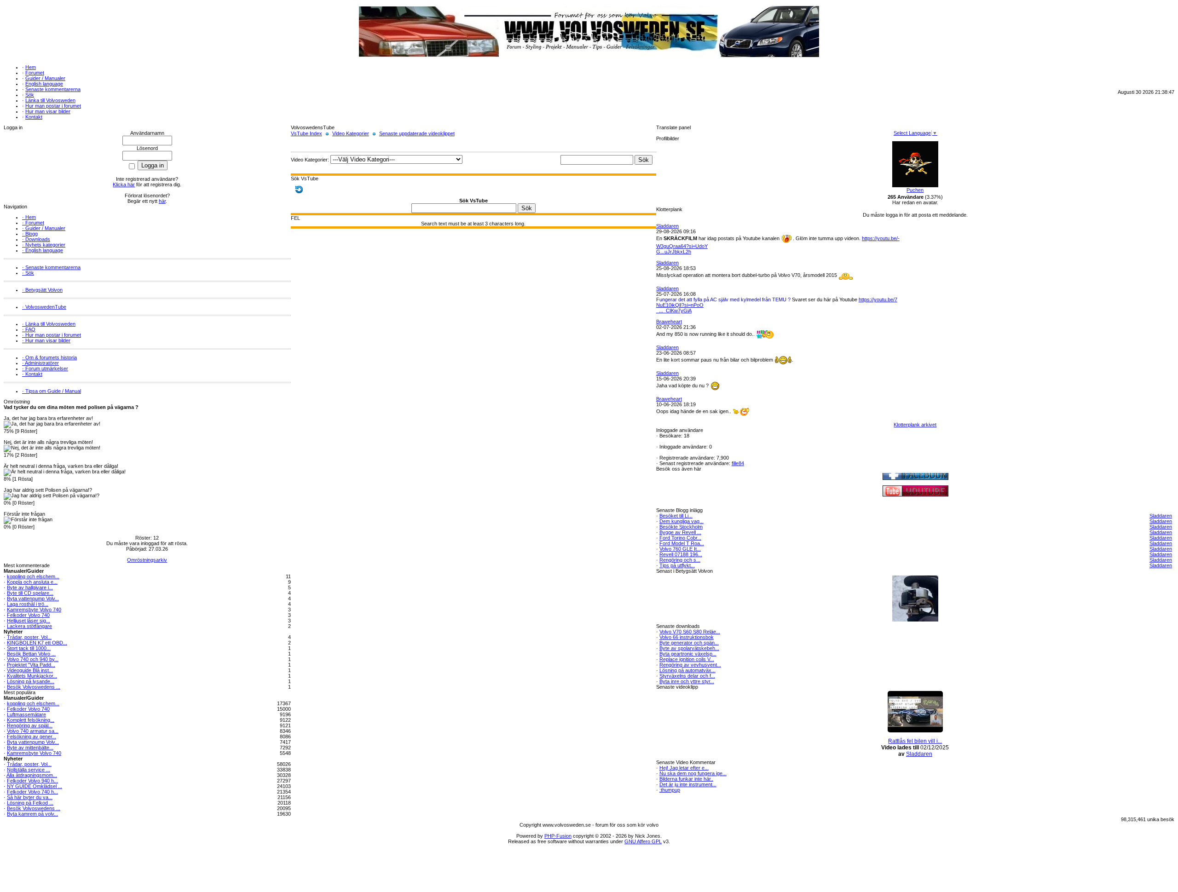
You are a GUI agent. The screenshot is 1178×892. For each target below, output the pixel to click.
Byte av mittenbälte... (30, 747)
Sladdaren (667, 226)
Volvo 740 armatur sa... (32, 731)
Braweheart (669, 321)
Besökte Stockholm (681, 526)
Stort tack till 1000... (29, 648)
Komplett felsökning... (30, 720)
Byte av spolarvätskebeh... (689, 648)
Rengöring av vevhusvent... (690, 665)
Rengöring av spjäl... (29, 725)
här (162, 201)
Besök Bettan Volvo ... (31, 653)
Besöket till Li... (676, 515)
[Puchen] (915, 185)
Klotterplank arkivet (915, 424)
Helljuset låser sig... (28, 620)
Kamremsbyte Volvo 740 (34, 609)
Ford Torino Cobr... (680, 538)
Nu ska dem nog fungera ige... (693, 773)
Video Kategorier (350, 133)
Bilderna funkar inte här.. (686, 779)
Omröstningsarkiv (147, 560)
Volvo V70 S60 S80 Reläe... (689, 631)
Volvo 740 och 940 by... (32, 659)
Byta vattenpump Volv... (33, 598)
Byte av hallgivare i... (30, 587)
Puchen (915, 190)
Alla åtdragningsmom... (31, 775)
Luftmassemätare (26, 714)
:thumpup (669, 790)
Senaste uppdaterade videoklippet (417, 133)
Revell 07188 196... (680, 554)
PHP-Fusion (558, 836)
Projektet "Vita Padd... (31, 665)
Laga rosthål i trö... (27, 604)
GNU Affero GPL (643, 841)
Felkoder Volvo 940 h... (32, 780)
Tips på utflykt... (677, 565)
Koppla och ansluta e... (32, 582)
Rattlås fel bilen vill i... (915, 741)
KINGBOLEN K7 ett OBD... (37, 642)
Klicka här (124, 184)
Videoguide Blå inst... (30, 670)
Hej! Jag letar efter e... (684, 768)
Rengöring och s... (679, 560)
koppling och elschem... (33, 576)
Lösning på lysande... (30, 681)
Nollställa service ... (28, 769)
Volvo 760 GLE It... (680, 549)
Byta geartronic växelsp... (687, 653)
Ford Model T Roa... (681, 543)
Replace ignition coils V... (686, 659)
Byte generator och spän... (689, 642)
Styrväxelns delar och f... (687, 676)
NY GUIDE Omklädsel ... (34, 786)
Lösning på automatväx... (687, 670)
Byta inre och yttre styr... (686, 681)
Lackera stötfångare (29, 626)
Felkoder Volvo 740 (28, 615)
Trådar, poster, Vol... (29, 637)
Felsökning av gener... (31, 736)
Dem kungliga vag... (681, 521)
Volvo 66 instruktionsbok (686, 637)
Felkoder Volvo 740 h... (32, 791)
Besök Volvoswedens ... (33, 687)
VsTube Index (306, 133)
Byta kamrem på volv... (32, 814)
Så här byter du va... (29, 797)
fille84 (738, 463)
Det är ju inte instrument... (687, 784)
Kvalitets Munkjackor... (32, 676)
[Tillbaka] (299, 189)
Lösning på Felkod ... (30, 803)
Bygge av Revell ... (680, 532)
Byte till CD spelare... (30, 593)
